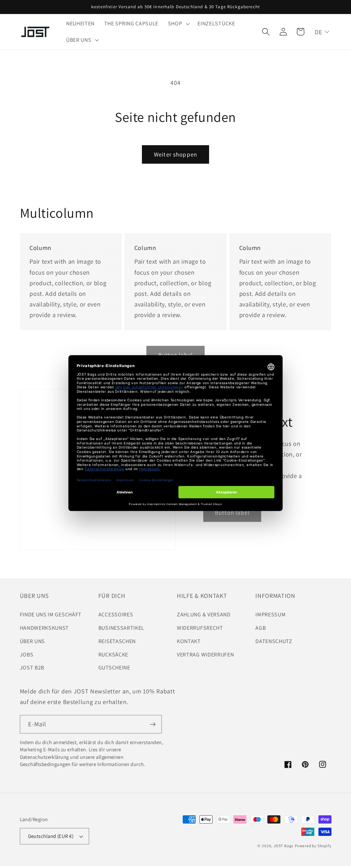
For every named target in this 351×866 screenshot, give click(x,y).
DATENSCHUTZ (273, 641)
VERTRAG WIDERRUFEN (205, 654)
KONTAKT (189, 641)
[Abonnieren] (152, 724)
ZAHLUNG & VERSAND (204, 614)
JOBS (27, 654)
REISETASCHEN (117, 641)
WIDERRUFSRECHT (200, 627)
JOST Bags (283, 845)
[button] (178, 23)
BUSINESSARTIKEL (121, 627)
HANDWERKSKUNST (44, 627)
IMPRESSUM (270, 614)
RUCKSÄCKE (113, 654)
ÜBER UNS (32, 641)
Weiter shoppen (175, 154)
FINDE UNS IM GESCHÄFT (51, 614)
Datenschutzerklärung (44, 757)
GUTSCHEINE (114, 667)
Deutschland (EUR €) (51, 836)
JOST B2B (32, 667)
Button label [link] (232, 512)
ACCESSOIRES (115, 614)
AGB (260, 627)
